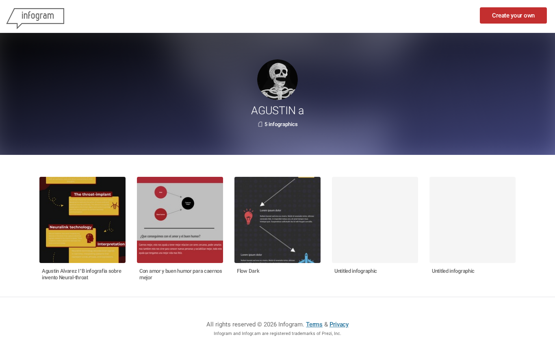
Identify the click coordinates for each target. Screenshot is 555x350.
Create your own (513, 15)
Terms (314, 324)
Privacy (339, 324)
